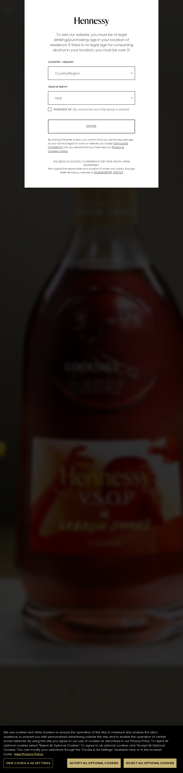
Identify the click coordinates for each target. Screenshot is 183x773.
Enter (91, 126)
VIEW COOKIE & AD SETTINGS (28, 763)
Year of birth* (58, 86)
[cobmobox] (91, 73)
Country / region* (61, 61)
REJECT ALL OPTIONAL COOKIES (150, 763)
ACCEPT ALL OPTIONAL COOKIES (94, 763)
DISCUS (118, 172)
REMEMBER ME (63, 109)
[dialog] (91, 386)
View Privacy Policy (28, 754)
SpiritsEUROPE (103, 172)
